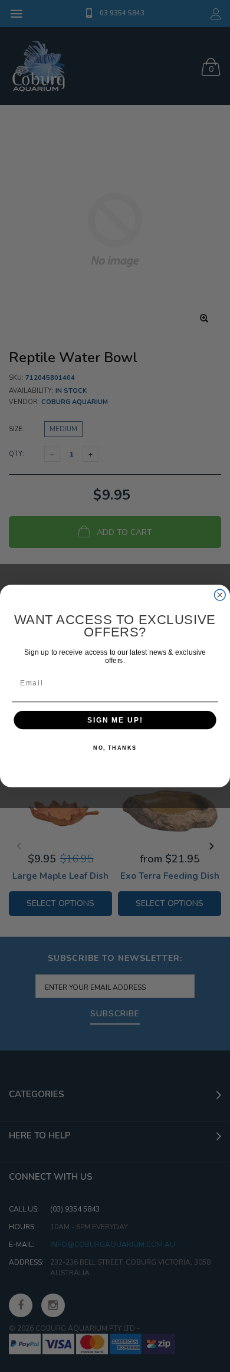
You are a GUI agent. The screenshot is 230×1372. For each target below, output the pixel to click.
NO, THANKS (115, 747)
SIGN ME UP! (115, 720)
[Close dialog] (219, 594)
